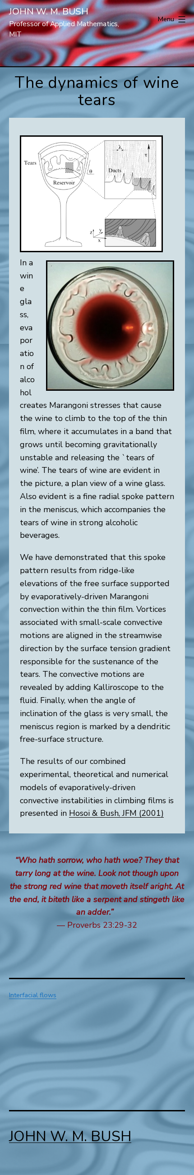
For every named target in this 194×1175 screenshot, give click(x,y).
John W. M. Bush (48, 11)
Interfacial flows (32, 994)
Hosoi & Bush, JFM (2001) (116, 813)
